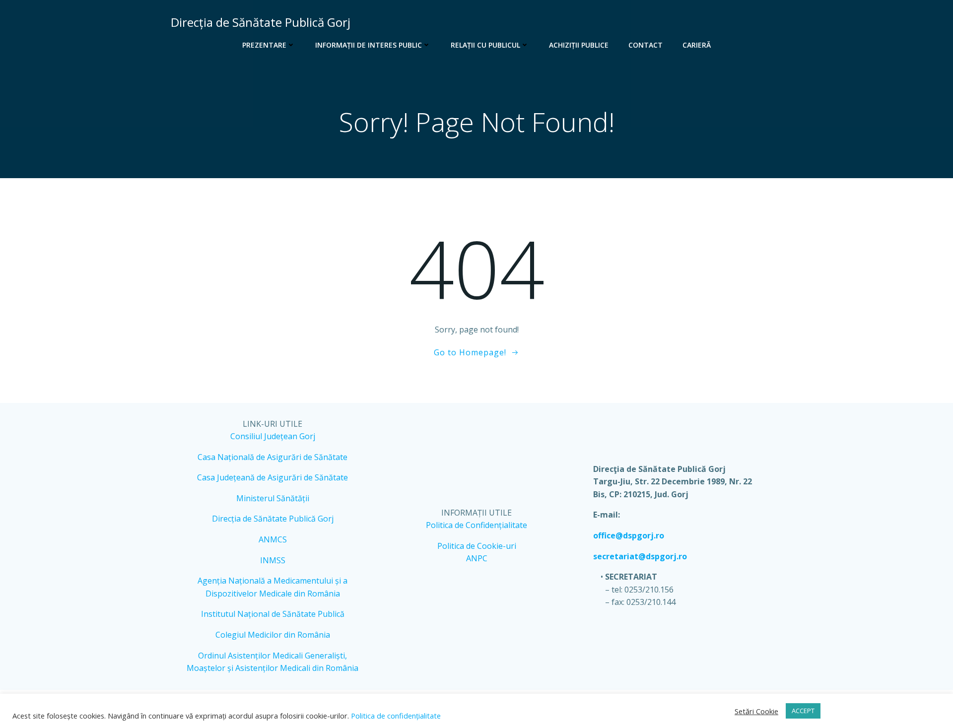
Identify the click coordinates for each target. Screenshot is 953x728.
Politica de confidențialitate (395, 716)
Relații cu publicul (485, 45)
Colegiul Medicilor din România (272, 634)
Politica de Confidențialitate (476, 525)
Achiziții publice (579, 45)
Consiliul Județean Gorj (272, 436)
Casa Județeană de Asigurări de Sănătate (272, 477)
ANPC (476, 558)
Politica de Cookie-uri (476, 545)
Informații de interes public (368, 45)
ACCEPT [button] (803, 710)
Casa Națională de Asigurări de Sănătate (272, 457)
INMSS (272, 560)
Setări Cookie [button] (756, 711)
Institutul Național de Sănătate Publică (272, 613)
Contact (645, 45)
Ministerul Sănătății (272, 498)
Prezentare (264, 45)
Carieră (696, 45)
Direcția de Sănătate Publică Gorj (273, 518)
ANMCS (273, 539)
